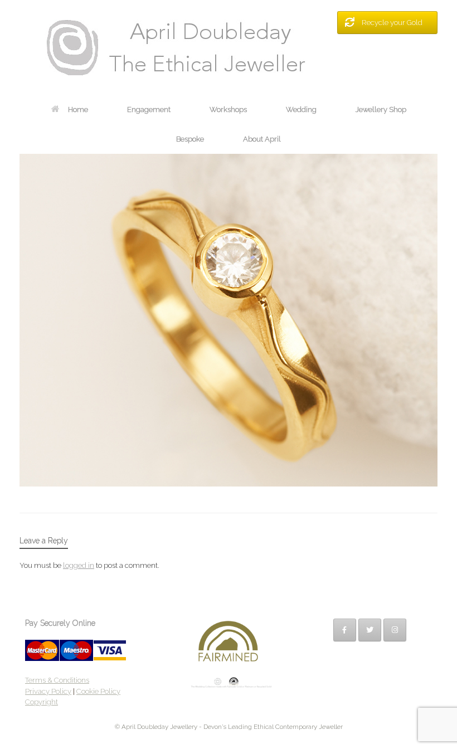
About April (262, 139)
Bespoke (190, 139)
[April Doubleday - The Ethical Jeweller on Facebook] (344, 630)
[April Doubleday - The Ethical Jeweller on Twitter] (369, 630)
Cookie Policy (98, 691)
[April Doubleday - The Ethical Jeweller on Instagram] (394, 630)
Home (78, 109)
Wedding (301, 109)
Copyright (41, 702)
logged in (78, 565)
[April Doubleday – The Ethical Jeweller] (228, 47)
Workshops (228, 109)
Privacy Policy (48, 691)
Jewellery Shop (381, 109)
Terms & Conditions (57, 680)
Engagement (149, 109)
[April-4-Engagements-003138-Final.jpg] (228, 483)
